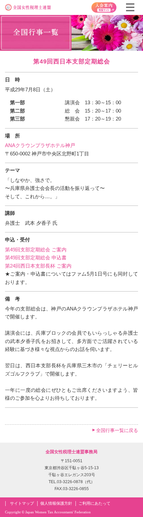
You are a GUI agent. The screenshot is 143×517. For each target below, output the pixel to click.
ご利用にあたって (94, 503)
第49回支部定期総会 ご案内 (36, 249)
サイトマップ (22, 503)
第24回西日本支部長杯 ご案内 (38, 266)
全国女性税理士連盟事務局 (71, 451)
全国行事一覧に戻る (117, 430)
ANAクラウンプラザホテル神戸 (40, 145)
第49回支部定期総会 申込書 (36, 257)
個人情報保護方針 (56, 503)
